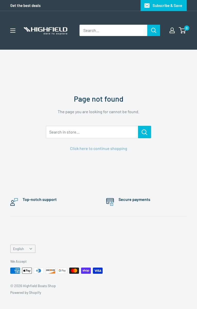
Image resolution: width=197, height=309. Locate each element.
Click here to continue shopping (98, 148)
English (18, 248)
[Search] (153, 30)
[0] (182, 30)
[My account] (172, 30)
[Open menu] (12, 31)
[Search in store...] (144, 132)
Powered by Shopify (25, 292)
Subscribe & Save (167, 5)
